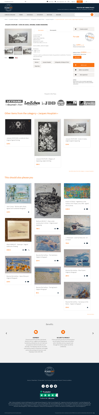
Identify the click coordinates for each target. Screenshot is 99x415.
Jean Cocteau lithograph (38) (14, 403)
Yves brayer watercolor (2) (14, 405)
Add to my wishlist (84, 70)
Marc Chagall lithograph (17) (27, 405)
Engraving (37, 66)
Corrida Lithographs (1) (80, 406)
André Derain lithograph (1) (33, 406)
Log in (79, 1)
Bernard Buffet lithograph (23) (57, 403)
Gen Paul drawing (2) (32, 403)
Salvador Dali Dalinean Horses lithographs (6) (65, 406)
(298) (10, 402)
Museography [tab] (53, 30)
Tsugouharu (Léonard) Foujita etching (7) (70, 402)
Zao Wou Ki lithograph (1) (66, 405)
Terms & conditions (67, 380)
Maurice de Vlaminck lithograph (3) (41, 405)
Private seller (41, 380)
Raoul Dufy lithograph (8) (54, 405)
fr (84, 1)
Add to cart (84, 65)
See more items (90, 314)
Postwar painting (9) (16, 402)
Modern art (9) (24, 403)
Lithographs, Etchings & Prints (37, 19)
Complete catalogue (13, 19)
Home (6, 19)
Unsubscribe (55, 380)
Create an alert (84, 29)
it (90, 1)
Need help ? (34, 380)
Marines (37, 62)
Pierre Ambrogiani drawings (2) (71, 403)
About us (29, 380)
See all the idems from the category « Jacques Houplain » (81, 171)
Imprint (60, 380)
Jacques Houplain (50, 19)
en (86, 1)
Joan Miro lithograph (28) (84, 402)
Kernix (92, 412)
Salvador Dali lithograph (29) (27, 402)
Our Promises (48, 380)
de (88, 1)
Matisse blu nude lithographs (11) (47, 406)
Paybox (85, 412)
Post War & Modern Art (24, 19)
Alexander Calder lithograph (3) (20, 406)
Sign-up (73, 1)
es (92, 1)
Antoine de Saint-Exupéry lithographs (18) (81, 405)
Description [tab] (41, 30)
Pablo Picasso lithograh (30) (54, 402)
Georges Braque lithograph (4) (40, 402)
